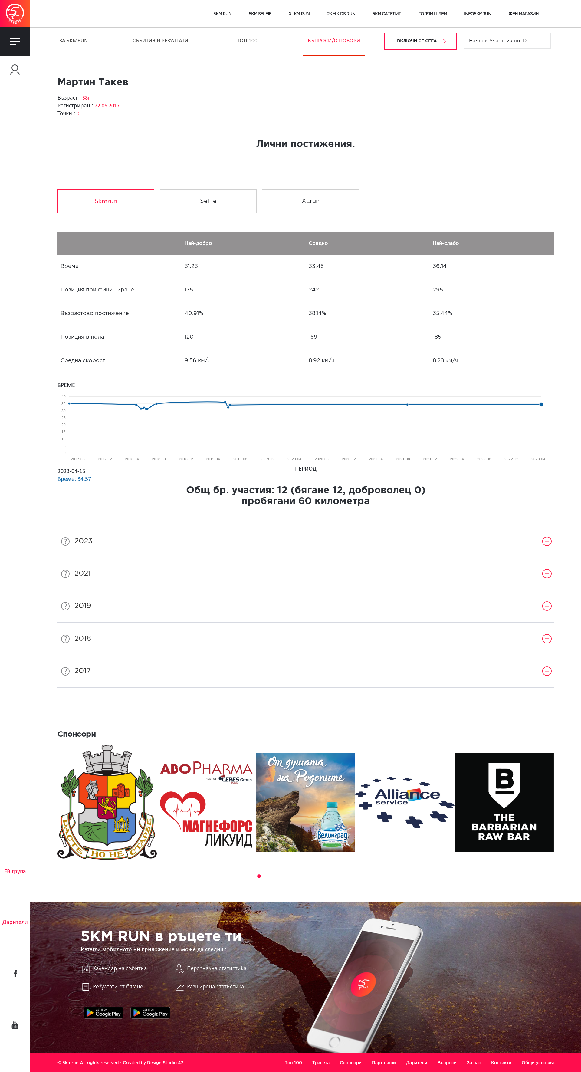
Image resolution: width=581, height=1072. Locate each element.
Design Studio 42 (165, 1062)
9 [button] (310, 876)
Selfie (208, 201)
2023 (83, 541)
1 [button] (242, 876)
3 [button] (259, 876)
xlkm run (299, 13)
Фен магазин (524, 13)
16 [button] (369, 876)
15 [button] (361, 876)
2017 (82, 671)
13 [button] (344, 876)
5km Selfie (260, 13)
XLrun (311, 201)
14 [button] (352, 876)
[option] (107, 802)
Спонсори (351, 1062)
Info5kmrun (477, 13)
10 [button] (318, 876)
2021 (82, 573)
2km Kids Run (341, 13)
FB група (15, 872)
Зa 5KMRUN (73, 41)
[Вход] (15, 69)
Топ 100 (247, 41)
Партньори (384, 1062)
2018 (82, 638)
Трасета (321, 1062)
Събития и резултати (160, 41)
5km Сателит (387, 13)
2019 (82, 606)
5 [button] (276, 876)
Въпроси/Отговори (334, 41)
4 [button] (267, 876)
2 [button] (250, 876)
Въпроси (447, 1062)
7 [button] (293, 876)
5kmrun (106, 201)
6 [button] (284, 876)
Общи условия (538, 1062)
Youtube (15, 1025)
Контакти (501, 1062)
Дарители (15, 922)
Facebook (15, 973)
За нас (474, 1062)
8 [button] (301, 876)
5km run (222, 13)
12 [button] (335, 876)
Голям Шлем (433, 13)
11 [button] (327, 876)
